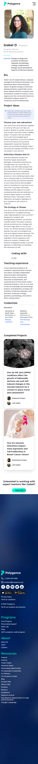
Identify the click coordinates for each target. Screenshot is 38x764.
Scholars (4, 687)
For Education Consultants (11, 671)
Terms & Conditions (8, 600)
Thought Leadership (8, 702)
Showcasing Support (9, 624)
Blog (3, 679)
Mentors (4, 660)
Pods (3, 629)
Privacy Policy (6, 597)
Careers (4, 647)
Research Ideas (7, 665)
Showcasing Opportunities (11, 668)
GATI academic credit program (13, 632)
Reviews (4, 690)
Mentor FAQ (5, 684)
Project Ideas (6, 663)
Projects (4, 657)
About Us (4, 642)
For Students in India (9, 676)
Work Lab (5, 627)
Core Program (6, 621)
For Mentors (5, 674)
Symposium (5, 692)
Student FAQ (6, 682)
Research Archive (7, 695)
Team (3, 645)
